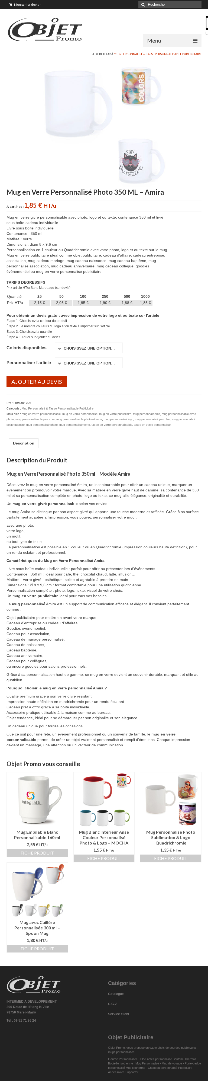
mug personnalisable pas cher (35, 419)
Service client (118, 1014)
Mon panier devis (27, 4)
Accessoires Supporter (123, 1072)
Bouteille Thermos (184, 1059)
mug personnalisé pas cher (152, 419)
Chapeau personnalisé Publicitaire (170, 1067)
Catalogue (116, 994)
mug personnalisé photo (42, 424)
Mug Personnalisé (147, 1063)
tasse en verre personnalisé (152, 424)
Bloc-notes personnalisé (156, 1059)
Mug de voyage (172, 1063)
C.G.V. (112, 1004)
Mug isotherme (135, 1067)
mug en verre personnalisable (41, 413)
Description (23, 443)
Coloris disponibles (26, 348)
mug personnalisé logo (118, 419)
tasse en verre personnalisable (112, 424)
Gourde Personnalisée (123, 1059)
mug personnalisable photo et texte (79, 419)
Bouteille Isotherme (121, 1063)
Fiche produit (37, 852)
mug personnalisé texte (74, 424)
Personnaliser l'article (28, 362)
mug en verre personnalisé (80, 413)
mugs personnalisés (121, 1052)
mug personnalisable (146, 413)
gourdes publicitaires (183, 1047)
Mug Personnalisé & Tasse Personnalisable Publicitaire (158, 54)
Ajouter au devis (36, 381)
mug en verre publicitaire (115, 413)
